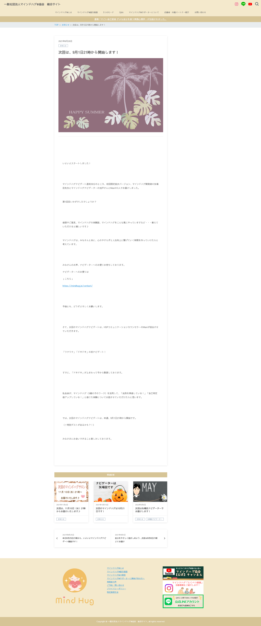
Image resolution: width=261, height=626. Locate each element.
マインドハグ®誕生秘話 (117, 571)
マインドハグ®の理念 (116, 575)
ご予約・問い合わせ (115, 585)
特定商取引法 (112, 592)
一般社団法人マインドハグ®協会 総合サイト (32, 4)
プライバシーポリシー (116, 588)
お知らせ (63, 46)
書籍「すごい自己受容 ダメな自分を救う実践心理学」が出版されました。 (130, 19)
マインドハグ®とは (115, 568)
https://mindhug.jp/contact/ (78, 285)
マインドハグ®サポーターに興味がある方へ (126, 578)
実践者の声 (111, 581)
